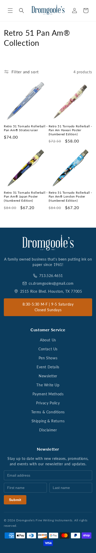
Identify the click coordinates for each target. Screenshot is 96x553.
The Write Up (47, 385)
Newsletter (48, 376)
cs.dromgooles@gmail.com (51, 283)
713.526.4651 (51, 275)
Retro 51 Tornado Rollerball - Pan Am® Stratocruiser (25, 128)
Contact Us (48, 349)
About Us (48, 340)
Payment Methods (48, 394)
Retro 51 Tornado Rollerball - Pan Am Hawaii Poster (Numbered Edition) (70, 130)
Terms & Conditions (48, 412)
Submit (15, 500)
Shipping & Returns (48, 421)
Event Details (48, 367)
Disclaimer (48, 430)
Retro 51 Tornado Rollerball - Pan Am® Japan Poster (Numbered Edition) (25, 196)
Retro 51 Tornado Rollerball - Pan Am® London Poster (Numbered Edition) (70, 196)
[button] (10, 10)
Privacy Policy (48, 403)
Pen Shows (48, 358)
